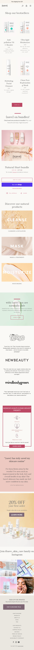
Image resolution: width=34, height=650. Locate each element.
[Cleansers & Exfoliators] (17, 220)
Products (17, 615)
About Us (17, 617)
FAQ (17, 621)
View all (17, 104)
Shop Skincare (17, 613)
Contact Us (17, 627)
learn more (17, 317)
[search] (23, 6)
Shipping (14, 172)
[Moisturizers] (17, 272)
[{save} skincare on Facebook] (13, 642)
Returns (17, 631)
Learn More (17, 446)
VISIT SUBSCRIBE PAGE (14, 607)
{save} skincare (20, 646)
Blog (17, 619)
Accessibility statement (17, 638)
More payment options (17, 188)
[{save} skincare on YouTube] (19, 642)
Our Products (17, 625)
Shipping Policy (17, 629)
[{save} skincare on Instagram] (16, 642)
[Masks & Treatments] (17, 246)
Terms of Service (17, 633)
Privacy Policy (17, 636)
